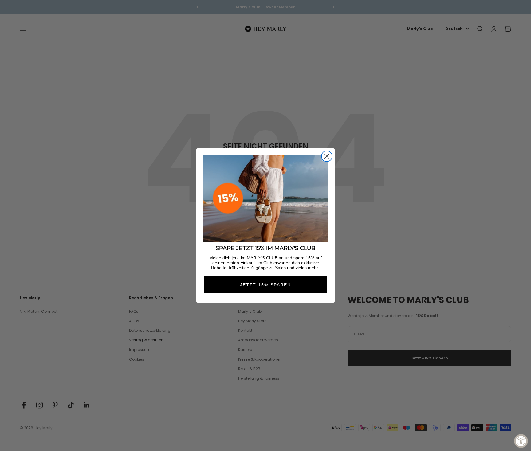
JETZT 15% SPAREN (265, 284)
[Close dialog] (326, 156)
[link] (265, 198)
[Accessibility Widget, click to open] (521, 441)
